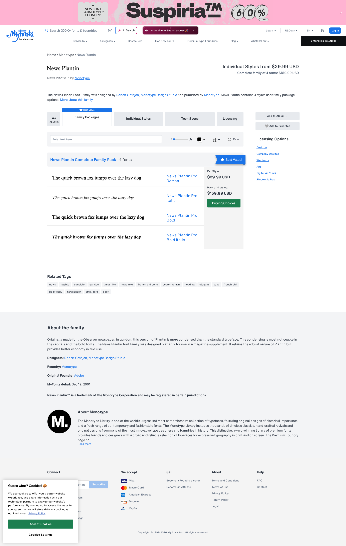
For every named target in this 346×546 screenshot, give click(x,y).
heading (190, 284)
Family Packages (86, 117)
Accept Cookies (40, 524)
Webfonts (262, 160)
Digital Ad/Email (266, 173)
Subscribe (98, 484)
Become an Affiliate (178, 487)
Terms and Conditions (225, 480)
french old (230, 284)
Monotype (66, 54)
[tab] (53, 119)
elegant (204, 284)
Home (51, 54)
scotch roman (171, 284)
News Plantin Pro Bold (182, 217)
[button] (341, 12)
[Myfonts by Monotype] (20, 35)
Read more (84, 444)
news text (127, 284)
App (259, 167)
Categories (106, 40)
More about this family (76, 99)
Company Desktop (267, 154)
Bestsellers (135, 41)
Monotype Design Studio (159, 94)
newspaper (74, 291)
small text (92, 291)
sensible (79, 284)
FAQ (259, 480)
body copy (55, 291)
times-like (110, 284)
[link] (46, 30)
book (106, 291)
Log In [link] (335, 30)
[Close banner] (193, 30)
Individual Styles (138, 118)
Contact (262, 487)
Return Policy (220, 500)
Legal (215, 506)
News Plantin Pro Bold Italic (182, 237)
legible (65, 284)
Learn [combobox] (269, 30)
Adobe (79, 375)
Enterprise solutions (323, 41)
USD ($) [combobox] (290, 30)
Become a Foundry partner (183, 480)
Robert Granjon (127, 94)
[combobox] (89, 30)
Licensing (230, 118)
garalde (94, 284)
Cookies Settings (41, 535)
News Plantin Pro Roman (182, 178)
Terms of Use (220, 487)
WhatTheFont (259, 40)
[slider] (180, 139)
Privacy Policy (220, 493)
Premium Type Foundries (202, 41)
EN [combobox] (308, 30)
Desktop (261, 147)
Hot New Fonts (164, 41)
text (216, 284)
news (52, 284)
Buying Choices (223, 203)
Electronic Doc (265, 179)
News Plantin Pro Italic (182, 198)
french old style (148, 284)
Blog (233, 40)
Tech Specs (190, 118)
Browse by (79, 40)
